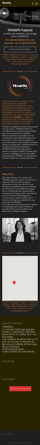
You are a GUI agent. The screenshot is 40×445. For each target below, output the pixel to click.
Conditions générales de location (20, 443)
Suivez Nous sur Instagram (21, 388)
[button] (14, 285)
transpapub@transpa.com (20, 64)
